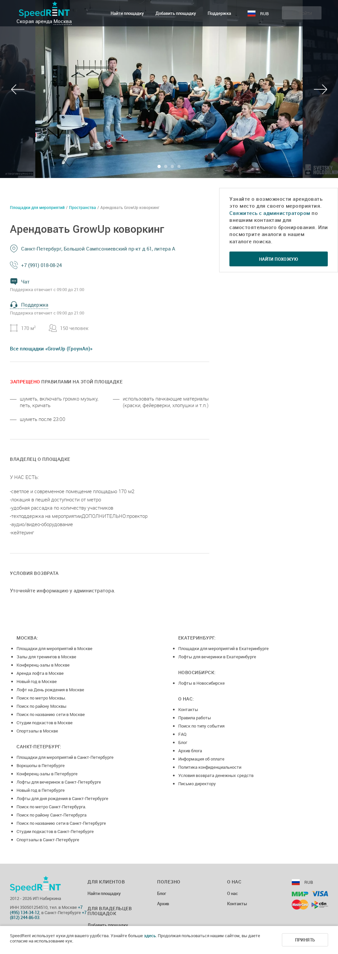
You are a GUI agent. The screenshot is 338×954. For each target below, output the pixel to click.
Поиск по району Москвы (41, 706)
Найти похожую (278, 259)
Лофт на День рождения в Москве (50, 690)
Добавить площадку (175, 13)
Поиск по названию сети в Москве (51, 714)
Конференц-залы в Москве (43, 665)
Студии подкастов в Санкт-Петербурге (55, 831)
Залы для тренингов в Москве (46, 657)
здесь (150, 936)
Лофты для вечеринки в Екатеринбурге (217, 657)
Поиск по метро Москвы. (41, 698)
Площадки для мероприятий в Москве (54, 648)
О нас (232, 893)
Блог (182, 742)
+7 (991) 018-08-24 (41, 265)
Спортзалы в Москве (37, 731)
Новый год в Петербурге (41, 790)
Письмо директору (197, 784)
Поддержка (219, 13)
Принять (305, 940)
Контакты (188, 709)
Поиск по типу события (201, 726)
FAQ (182, 734)
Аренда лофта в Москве (40, 673)
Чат (25, 281)
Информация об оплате (201, 759)
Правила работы (194, 718)
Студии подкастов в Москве (45, 723)
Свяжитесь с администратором (269, 213)
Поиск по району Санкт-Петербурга (51, 815)
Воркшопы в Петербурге (41, 765)
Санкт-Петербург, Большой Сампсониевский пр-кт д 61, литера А (98, 248)
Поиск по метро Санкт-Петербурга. (51, 807)
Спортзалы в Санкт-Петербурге (48, 840)
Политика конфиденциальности (209, 767)
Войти (305, 13)
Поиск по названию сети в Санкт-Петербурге (61, 823)
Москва (62, 21)
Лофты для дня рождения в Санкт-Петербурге (62, 798)
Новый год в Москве (37, 681)
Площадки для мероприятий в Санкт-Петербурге (65, 757)
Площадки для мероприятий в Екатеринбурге (223, 648)
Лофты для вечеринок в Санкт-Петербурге (59, 782)
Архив (163, 904)
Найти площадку (127, 13)
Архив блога (190, 751)
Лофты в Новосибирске (201, 683)
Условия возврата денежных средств (216, 775)
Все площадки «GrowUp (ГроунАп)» (51, 348)
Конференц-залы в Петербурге (47, 774)
